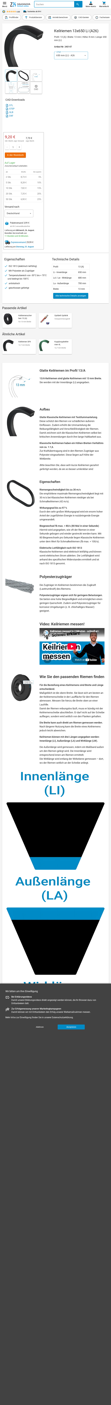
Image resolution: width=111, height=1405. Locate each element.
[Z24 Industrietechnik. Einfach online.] (20, 4)
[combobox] (71, 55)
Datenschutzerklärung (62, 1017)
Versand (20, 141)
